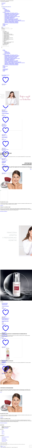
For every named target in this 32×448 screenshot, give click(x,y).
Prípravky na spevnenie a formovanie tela (5, 319)
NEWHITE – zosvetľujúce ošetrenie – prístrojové (11, 15)
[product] (5, 125)
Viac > (1, 158)
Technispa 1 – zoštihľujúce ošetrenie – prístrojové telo (11, 19)
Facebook (2, 446)
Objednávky (3, 431)
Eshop (4, 23)
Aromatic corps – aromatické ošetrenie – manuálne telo (11, 21)
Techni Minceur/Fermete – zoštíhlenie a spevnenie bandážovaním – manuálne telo (15, 20)
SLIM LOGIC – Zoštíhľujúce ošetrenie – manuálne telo (11, 22)
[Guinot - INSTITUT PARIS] (6, 6)
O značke (4, 8)
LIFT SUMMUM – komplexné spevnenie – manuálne (11, 18)
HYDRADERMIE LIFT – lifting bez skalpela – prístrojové (12, 13)
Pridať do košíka (4, 139)
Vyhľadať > (1, 205)
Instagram (4, 446)
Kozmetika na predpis (7, 52)
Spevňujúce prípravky (4, 304)
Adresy (2, 432)
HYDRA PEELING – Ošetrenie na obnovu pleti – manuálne (12, 16)
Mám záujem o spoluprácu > (3, 211)
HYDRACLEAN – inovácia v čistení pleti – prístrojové (11, 14)
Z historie (6, 9)
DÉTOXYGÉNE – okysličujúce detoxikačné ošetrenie (11, 64)
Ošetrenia (4, 12)
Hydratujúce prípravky (4, 334)
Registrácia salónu (3, 3)
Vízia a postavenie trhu (7, 11)
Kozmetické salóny (5, 24)
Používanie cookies (4, 441)
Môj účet (4, 70)
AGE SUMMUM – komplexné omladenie (10, 17)
